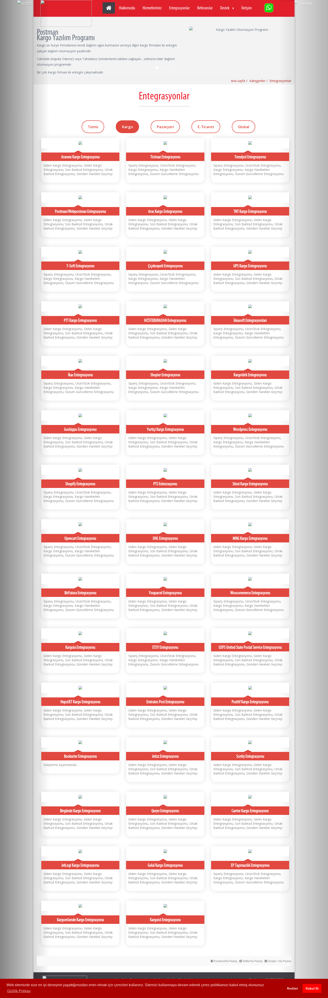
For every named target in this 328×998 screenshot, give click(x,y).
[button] (24, 499)
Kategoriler (257, 81)
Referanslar (205, 7)
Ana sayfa (238, 81)
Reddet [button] (292, 988)
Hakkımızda (127, 7)
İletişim (246, 7)
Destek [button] (224, 7)
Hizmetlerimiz (152, 7)
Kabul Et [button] (312, 988)
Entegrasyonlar (179, 7)
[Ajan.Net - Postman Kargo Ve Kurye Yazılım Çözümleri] (66, 13)
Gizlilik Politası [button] (19, 991)
